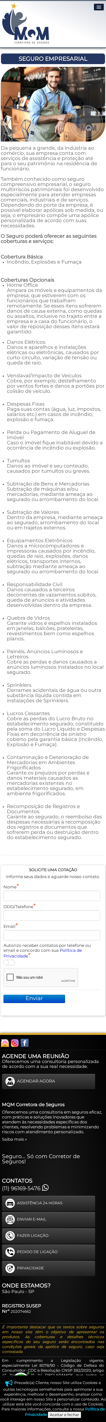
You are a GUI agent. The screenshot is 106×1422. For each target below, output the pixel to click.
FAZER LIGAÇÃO (33, 1235)
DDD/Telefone (18, 906)
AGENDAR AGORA (36, 1081)
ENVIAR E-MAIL (31, 1219)
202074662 (21, 1311)
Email (9, 926)
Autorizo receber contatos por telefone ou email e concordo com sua (47, 950)
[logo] (25, 23)
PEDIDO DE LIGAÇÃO (37, 1251)
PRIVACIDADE (30, 1268)
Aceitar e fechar (64, 1414)
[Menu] (99, 7)
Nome (10, 886)
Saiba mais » (14, 1139)
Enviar (34, 998)
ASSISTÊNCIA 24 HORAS (39, 1203)
